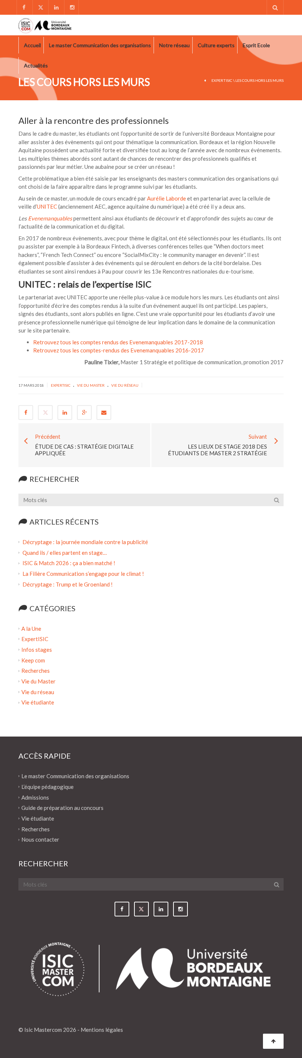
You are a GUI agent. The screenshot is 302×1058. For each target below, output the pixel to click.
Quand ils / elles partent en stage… (64, 552)
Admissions (35, 797)
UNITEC (47, 206)
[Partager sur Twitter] (45, 412)
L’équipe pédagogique (47, 786)
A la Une (31, 628)
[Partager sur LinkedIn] (64, 412)
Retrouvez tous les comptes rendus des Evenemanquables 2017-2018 (118, 342)
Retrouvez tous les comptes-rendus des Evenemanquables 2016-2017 (118, 350)
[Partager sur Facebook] (25, 412)
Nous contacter (40, 839)
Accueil (32, 45)
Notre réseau (174, 45)
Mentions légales (102, 1029)
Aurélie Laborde (166, 198)
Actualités (36, 65)
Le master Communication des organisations (100, 45)
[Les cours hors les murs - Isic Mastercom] (45, 24)
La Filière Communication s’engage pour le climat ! (83, 573)
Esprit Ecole (256, 45)
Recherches (35, 670)
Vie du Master (91, 385)
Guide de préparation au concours (62, 807)
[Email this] (103, 412)
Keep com (33, 660)
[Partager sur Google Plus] (84, 412)
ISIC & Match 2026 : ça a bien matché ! (68, 563)
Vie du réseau (124, 385)
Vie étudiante (37, 702)
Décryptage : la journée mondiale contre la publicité (85, 542)
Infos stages (36, 649)
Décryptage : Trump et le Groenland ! (68, 584)
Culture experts (216, 45)
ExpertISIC (221, 80)
